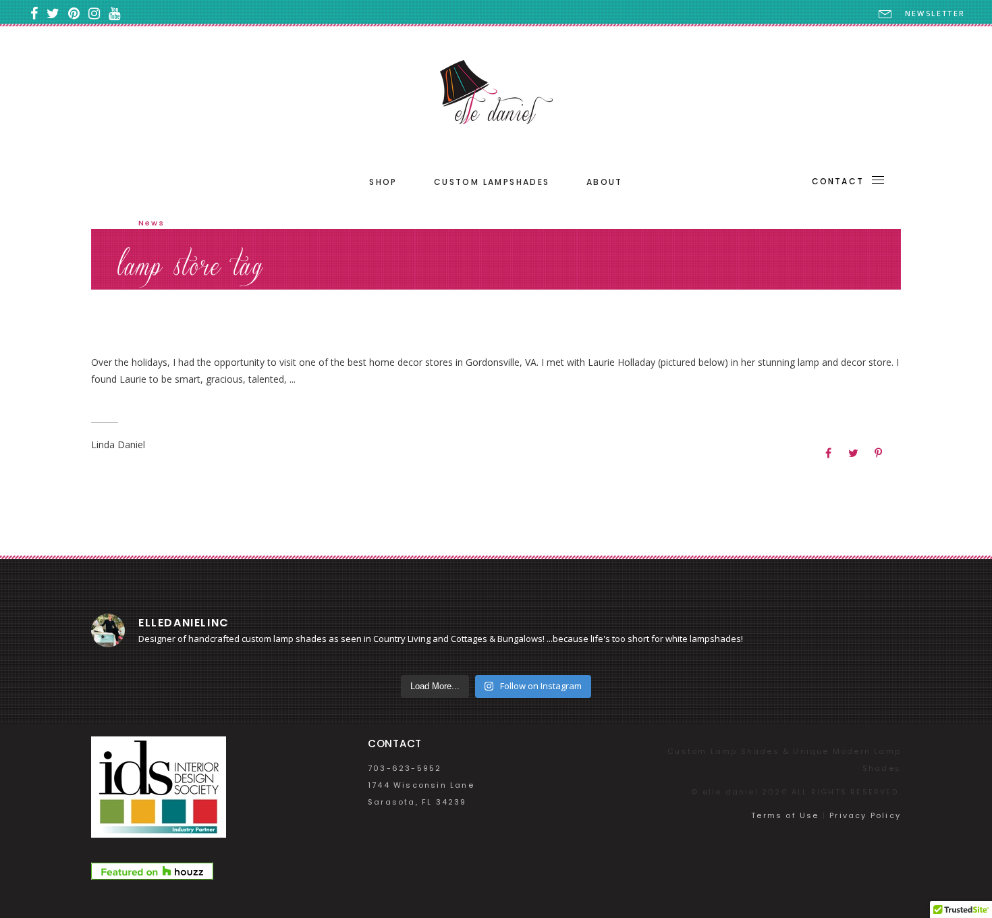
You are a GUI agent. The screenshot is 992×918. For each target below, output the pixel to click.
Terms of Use (785, 815)
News (151, 222)
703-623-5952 (404, 768)
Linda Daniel (118, 444)
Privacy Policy (865, 815)
